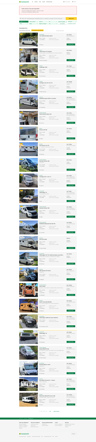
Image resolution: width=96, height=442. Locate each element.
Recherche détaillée (22, 424)
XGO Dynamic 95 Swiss (45, 270)
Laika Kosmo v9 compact (45, 51)
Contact (56, 436)
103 (50, 411)
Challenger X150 (43, 67)
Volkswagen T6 (43, 192)
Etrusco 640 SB (43, 129)
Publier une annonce (34, 424)
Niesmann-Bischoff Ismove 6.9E (47, 395)
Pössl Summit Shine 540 (45, 114)
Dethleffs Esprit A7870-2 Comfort (47, 98)
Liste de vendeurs (45, 425)
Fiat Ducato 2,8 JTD (44, 145)
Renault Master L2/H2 (44, 364)
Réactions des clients (34, 426)
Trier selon (58, 30)
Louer (40, 1)
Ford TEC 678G (43, 239)
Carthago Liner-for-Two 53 (45, 82)
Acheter (36, 1)
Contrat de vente (68, 425)
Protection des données (36, 436)
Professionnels (49, 1)
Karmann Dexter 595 (44, 161)
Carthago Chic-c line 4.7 (45, 176)
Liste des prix (33, 425)
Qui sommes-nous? (22, 436)
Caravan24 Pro (44, 424)
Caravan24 (21, 418)
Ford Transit (42, 286)
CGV (42, 436)
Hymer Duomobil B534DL (45, 302)
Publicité (66, 426)
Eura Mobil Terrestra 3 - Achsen (47, 380)
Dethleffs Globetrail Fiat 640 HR (47, 223)
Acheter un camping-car (23, 425)
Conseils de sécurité (47, 436)
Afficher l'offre (70, 44)
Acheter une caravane (23, 426)
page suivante (56, 411)
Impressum (29, 436)
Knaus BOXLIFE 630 (44, 349)
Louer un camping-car (59, 424)
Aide (53, 436)
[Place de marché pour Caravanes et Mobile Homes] (24, 2)
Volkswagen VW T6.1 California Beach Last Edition (51, 255)
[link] (27, 21)
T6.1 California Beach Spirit (46, 35)
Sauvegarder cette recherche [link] (38, 30)
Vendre (43, 1)
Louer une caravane (58, 425)
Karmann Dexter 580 (44, 208)
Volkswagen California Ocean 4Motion (48, 317)
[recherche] (32, 1)
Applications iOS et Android (70, 424)
